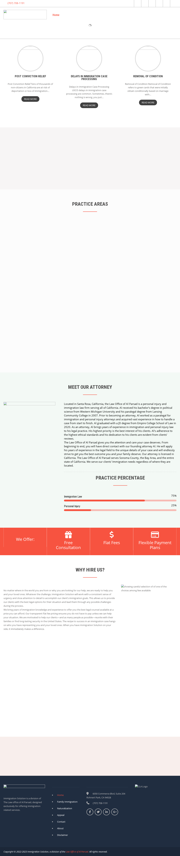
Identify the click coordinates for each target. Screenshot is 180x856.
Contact (168, 15)
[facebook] (137, 3)
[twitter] (144, 3)
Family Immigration (100, 15)
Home (56, 15)
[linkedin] (159, 3)
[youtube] (173, 3)
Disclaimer (62, 835)
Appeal (122, 15)
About (169, 30)
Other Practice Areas (144, 15)
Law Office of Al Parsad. (77, 851)
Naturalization (74, 15)
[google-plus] (151, 3)
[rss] (166, 3)
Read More (30, 99)
